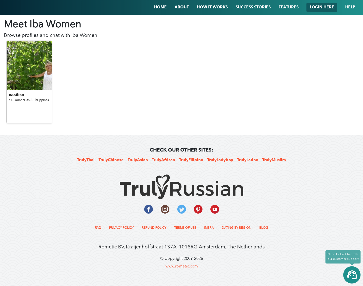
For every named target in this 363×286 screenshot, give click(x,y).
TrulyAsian (138, 160)
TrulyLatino (247, 160)
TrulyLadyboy (220, 160)
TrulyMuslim (274, 160)
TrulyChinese (111, 160)
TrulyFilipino (191, 160)
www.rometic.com (181, 266)
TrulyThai (86, 160)
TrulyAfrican (163, 160)
